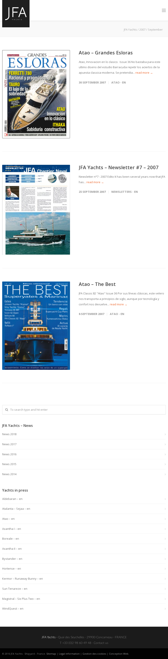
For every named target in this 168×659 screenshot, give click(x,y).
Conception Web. (119, 653)
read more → (144, 73)
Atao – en (8, 519)
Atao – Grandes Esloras (106, 52)
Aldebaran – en (12, 499)
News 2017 (9, 444)
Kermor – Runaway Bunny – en (22, 579)
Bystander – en (12, 559)
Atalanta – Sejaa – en (16, 509)
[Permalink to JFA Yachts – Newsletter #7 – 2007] (36, 210)
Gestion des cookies (94, 653)
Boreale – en (10, 539)
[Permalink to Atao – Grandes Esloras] (36, 94)
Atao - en (118, 82)
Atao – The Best (97, 284)
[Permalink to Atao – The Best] (36, 326)
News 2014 (9, 474)
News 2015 (9, 464)
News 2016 (9, 454)
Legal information (69, 653)
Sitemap (51, 653)
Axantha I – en (11, 529)
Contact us (101, 643)
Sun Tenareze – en (14, 589)
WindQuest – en (12, 608)
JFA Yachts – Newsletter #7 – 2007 (119, 167)
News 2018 (9, 434)
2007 (142, 29)
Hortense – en (11, 568)
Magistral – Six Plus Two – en (21, 599)
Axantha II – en (12, 549)
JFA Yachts (130, 29)
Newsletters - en (124, 192)
